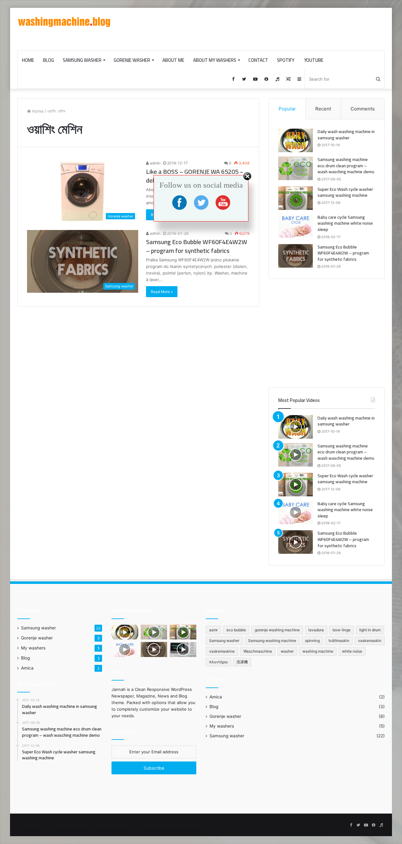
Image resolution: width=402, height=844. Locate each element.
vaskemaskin (369, 640)
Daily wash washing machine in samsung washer (346, 134)
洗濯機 (242, 662)
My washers (33, 647)
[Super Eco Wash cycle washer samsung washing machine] (295, 484)
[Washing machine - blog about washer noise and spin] (64, 22)
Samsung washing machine (272, 640)
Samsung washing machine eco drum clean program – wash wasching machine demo (346, 165)
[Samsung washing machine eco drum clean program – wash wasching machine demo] (295, 168)
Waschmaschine (257, 651)
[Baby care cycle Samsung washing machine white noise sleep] (295, 512)
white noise (352, 651)
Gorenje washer (132, 60)
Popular (287, 109)
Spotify (285, 60)
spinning (312, 640)
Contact (258, 60)
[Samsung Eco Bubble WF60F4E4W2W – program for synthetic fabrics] (295, 256)
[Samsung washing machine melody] (183, 649)
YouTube (313, 60)
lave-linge (341, 630)
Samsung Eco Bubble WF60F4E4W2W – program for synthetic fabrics (196, 246)
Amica (27, 667)
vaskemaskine (222, 651)
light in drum (370, 630)
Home (28, 60)
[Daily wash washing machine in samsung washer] (295, 140)
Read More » (162, 291)
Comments (362, 109)
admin (154, 163)
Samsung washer (82, 60)
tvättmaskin (339, 640)
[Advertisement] (263, 28)
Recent (323, 109)
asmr (213, 630)
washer (287, 651)
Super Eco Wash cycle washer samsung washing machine (345, 479)
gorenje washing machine (277, 630)
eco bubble (236, 630)
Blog (48, 60)
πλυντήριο (218, 662)
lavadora (316, 630)
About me (173, 60)
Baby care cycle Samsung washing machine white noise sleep (345, 509)
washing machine (317, 651)
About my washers (214, 60)
